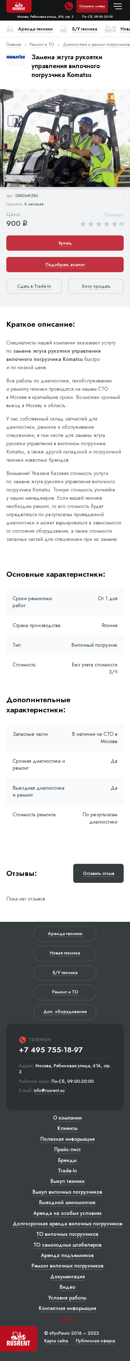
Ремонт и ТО (42, 44)
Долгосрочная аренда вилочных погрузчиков (67, 1223)
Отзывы (112, 215)
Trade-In (67, 1170)
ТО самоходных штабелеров (67, 1245)
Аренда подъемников (67, 1255)
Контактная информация (67, 1308)
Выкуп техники (67, 1181)
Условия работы (67, 1297)
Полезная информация (67, 1139)
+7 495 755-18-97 (51, 1050)
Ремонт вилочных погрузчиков (67, 1265)
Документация (67, 1276)
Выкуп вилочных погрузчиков (67, 1192)
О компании (67, 1117)
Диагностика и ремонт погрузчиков (96, 44)
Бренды (67, 1160)
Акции (67, 1318)
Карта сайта (56, 1341)
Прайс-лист (67, 1149)
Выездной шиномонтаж (67, 1202)
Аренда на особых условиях (67, 1213)
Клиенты (67, 1128)
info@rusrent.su (49, 1091)
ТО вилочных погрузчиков (67, 1234)
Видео (67, 1287)
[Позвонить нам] (68, 6)
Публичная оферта (95, 1341)
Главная (13, 44)
